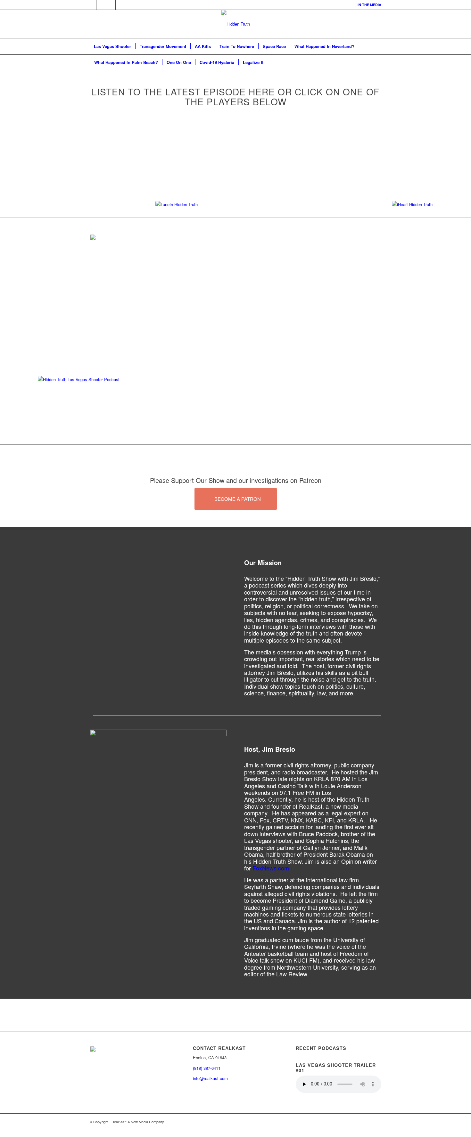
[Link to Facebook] (110, 5)
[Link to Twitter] (91, 5)
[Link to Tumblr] (101, 5)
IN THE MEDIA (369, 4)
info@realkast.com (210, 1078)
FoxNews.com (270, 868)
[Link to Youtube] (130, 5)
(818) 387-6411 (206, 1068)
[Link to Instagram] (120, 5)
